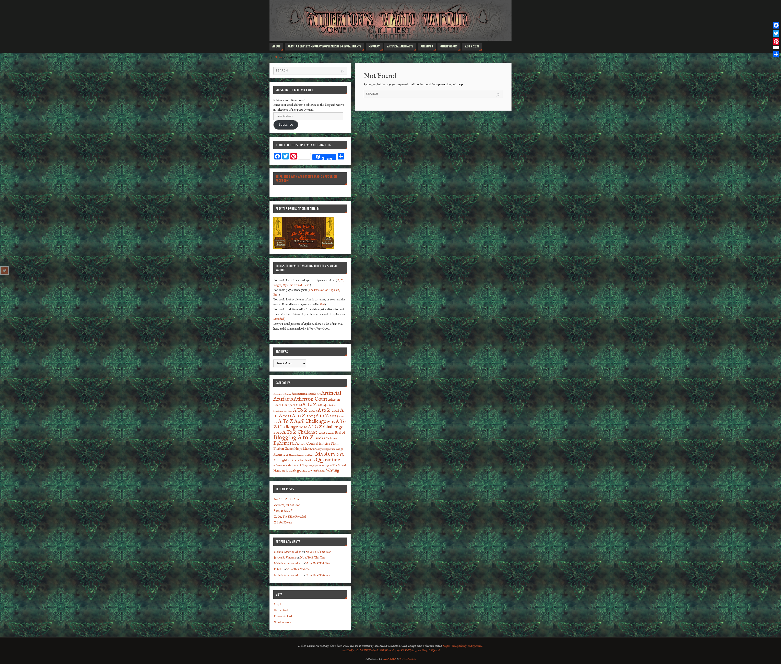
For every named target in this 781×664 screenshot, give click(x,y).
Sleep (311, 465)
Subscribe (285, 124)
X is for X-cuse (283, 522)
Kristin (278, 569)
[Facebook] (776, 25)
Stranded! (279, 319)
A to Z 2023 (303, 416)
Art (319, 394)
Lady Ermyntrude (325, 449)
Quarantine (328, 460)
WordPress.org (282, 622)
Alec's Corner (284, 394)
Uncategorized (298, 470)
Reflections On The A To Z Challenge (290, 465)
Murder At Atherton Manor (301, 455)
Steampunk (327, 465)
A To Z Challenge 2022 (305, 432)
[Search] (498, 95)
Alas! (322, 304)
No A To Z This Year (286, 499)
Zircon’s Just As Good (287, 505)
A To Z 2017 (305, 410)
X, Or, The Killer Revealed (290, 517)
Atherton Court (310, 399)
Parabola (389, 659)
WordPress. (407, 659)
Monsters (280, 454)
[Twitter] (4, 270)
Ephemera (283, 443)
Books (319, 438)
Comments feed (283, 616)
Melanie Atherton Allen (287, 552)
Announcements (304, 393)
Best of (340, 432)
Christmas (331, 438)
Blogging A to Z (293, 438)
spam (317, 465)
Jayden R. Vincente (285, 558)
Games (289, 449)
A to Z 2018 (329, 410)
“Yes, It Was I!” (283, 511)
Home (278, 57)
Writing (332, 470)
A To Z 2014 (314, 405)
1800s (275, 394)
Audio (331, 433)
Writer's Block (317, 471)
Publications (307, 460)
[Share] (776, 54)
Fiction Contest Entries (312, 443)
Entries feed (281, 610)
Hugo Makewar (305, 449)
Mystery (325, 454)
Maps (339, 449)
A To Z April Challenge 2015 (306, 421)
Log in (278, 604)
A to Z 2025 (327, 416)
